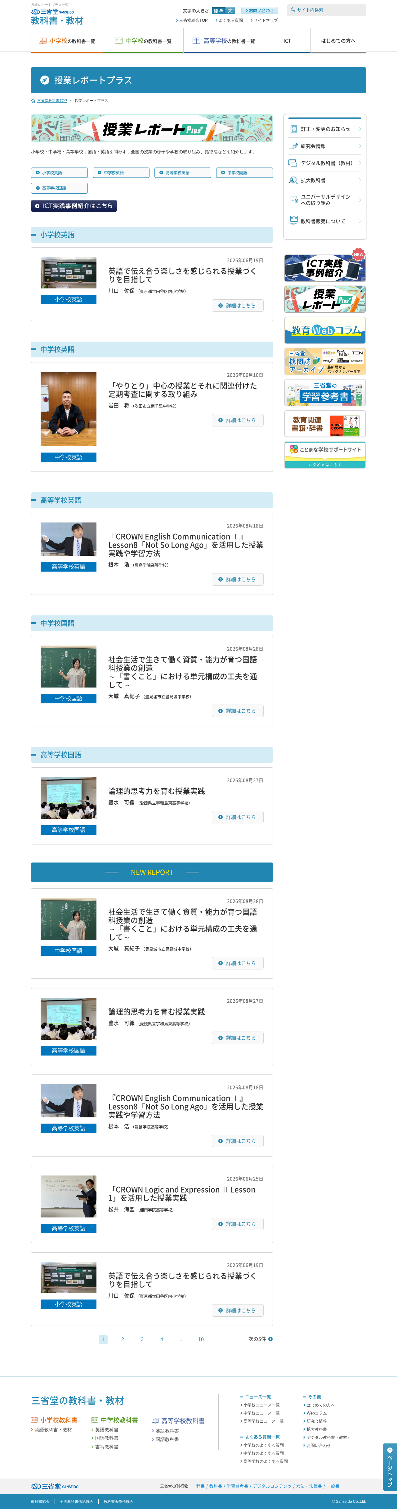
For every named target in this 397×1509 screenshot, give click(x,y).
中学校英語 (69, 457)
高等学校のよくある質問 (265, 1461)
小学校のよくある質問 (263, 1445)
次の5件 (257, 1338)
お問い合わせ (319, 1445)
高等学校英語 (68, 567)
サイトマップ (266, 20)
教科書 (215, 1486)
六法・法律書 (309, 1486)
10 (201, 1339)
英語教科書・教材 (53, 1429)
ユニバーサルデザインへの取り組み (325, 200)
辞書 (200, 1486)
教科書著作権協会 (118, 1501)
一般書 (333, 1486)
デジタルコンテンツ (272, 1486)
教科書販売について (323, 221)
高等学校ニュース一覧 (263, 1421)
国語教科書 (106, 1438)
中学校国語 (69, 698)
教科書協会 (40, 1501)
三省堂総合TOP (193, 20)
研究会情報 (313, 146)
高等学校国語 (68, 830)
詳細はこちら (241, 305)
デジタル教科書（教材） (328, 163)
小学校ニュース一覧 (261, 1405)
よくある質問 (231, 20)
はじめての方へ (321, 1405)
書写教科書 (106, 1446)
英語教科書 (106, 1429)
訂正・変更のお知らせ (325, 129)
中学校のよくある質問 (263, 1453)
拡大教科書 (313, 180)
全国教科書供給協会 (76, 1501)
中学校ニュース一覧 (261, 1413)
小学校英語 (69, 299)
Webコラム (317, 1413)
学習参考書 (237, 1486)
